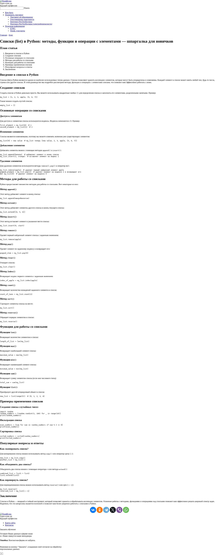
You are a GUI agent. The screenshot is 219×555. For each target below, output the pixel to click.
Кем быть (9, 12)
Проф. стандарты (17, 31)
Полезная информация (15, 26)
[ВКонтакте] (93, 510)
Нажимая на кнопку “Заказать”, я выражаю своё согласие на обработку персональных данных (31, 541)
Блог (11, 35)
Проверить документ (14, 15)
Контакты (9, 525)
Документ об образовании (21, 17)
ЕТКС (12, 28)
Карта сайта (10, 523)
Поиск (27, 8)
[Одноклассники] (100, 510)
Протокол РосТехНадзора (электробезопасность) (31, 24)
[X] (113, 510)
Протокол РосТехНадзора (21, 22)
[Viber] (119, 510)
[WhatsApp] (126, 510)
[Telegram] (106, 510)
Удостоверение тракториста (22, 19)
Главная (3, 35)
